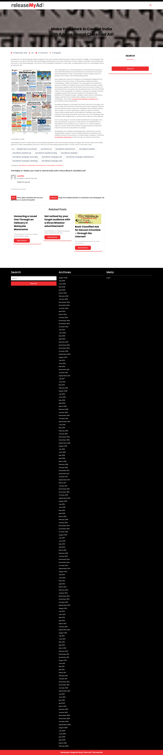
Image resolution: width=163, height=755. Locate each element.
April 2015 (62, 547)
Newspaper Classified (55, 165)
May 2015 (62, 544)
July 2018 (62, 449)
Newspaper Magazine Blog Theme (74, 752)
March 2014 (62, 587)
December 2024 (64, 302)
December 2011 (64, 654)
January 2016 (63, 523)
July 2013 (62, 611)
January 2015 (63, 556)
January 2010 (63, 712)
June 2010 (62, 697)
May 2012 (62, 642)
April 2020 (62, 403)
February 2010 (63, 709)
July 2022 (62, 360)
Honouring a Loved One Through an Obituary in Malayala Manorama (25, 223)
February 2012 (63, 651)
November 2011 (64, 657)
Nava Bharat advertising (63, 137)
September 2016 (64, 498)
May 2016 (62, 510)
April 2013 (62, 621)
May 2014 (62, 581)
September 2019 (64, 422)
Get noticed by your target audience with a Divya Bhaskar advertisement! (57, 221)
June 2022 (62, 363)
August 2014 (63, 572)
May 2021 (62, 385)
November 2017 (64, 474)
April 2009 (62, 740)
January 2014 (63, 593)
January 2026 (63, 299)
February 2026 (63, 296)
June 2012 (62, 639)
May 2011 (62, 666)
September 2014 (64, 568)
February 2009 (63, 746)
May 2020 (62, 400)
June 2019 (62, 425)
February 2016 (63, 519)
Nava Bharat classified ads (22, 153)
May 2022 (62, 366)
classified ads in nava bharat (27, 149)
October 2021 (63, 373)
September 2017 (64, 480)
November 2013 (64, 599)
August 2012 (63, 633)
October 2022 (63, 351)
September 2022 (64, 354)
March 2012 (62, 648)
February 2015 (63, 553)
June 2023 (62, 333)
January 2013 (63, 627)
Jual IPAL (20, 176)
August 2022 (63, 357)
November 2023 (64, 324)
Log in (108, 278)
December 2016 (64, 489)
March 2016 (62, 516)
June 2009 (62, 734)
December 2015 (64, 526)
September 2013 (64, 605)
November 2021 (64, 370)
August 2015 (63, 535)
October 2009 (63, 722)
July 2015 (62, 538)
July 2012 (62, 636)
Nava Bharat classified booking (46, 153)
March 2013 (62, 624)
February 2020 (63, 409)
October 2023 (63, 327)
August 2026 (63, 278)
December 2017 (64, 470)
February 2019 (63, 431)
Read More (22, 240)
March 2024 (63, 314)
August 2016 (63, 501)
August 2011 (63, 660)
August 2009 (63, 728)
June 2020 (62, 397)
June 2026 (62, 284)
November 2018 (64, 440)
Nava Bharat (22, 165)
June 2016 (62, 507)
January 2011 (63, 679)
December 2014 (64, 559)
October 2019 (63, 419)
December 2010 (64, 682)
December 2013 (64, 596)
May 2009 (62, 737)
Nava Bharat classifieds (69, 153)
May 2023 (62, 336)
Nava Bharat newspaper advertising (25, 161)
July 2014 (62, 575)
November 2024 (64, 305)
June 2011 (62, 663)
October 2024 (63, 308)
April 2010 (62, 703)
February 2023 (63, 342)
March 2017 (62, 483)
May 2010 (62, 700)
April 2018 (62, 458)
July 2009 (62, 731)
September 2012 (64, 630)
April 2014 (62, 584)
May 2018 (62, 455)
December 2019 (64, 415)
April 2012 (62, 645)
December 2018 (64, 437)
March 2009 (63, 743)
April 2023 (62, 339)
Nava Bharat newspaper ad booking (25, 157)
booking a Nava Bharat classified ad (84, 99)
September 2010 (64, 691)
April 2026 (62, 290)
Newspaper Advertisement (37, 165)
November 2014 (64, 562)
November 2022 (64, 348)
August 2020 (63, 391)
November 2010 (64, 685)
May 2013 (62, 617)
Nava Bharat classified (87, 149)
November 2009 (64, 718)
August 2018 (63, 446)
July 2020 (62, 394)
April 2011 (62, 670)
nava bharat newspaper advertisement (80, 157)
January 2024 (63, 317)
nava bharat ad (46, 149)
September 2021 (64, 376)
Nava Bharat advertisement (65, 149)
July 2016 (62, 504)
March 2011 (62, 673)
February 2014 (63, 590)
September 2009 (65, 725)
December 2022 (64, 345)
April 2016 (62, 513)
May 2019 (62, 428)
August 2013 (63, 608)
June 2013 (62, 614)
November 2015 (64, 529)
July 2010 (62, 694)
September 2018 (64, 443)
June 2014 (62, 578)
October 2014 (63, 565)
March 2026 (63, 293)
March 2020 (63, 406)
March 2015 (62, 550)
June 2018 (62, 452)
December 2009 (64, 715)
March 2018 (62, 461)
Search (130, 55)
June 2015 (62, 541)
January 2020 (63, 412)
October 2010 (63, 688)
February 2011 (63, 676)
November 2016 (64, 492)
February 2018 (63, 464)
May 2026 (62, 287)
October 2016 (63, 495)
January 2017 (63, 486)
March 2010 (62, 706)
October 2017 (63, 477)
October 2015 (63, 532)
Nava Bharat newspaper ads (52, 157)
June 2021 (62, 382)
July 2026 (62, 281)
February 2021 (63, 388)
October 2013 (63, 602)
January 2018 (63, 467)
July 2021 (62, 379)
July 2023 (62, 330)
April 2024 (62, 311)
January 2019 (63, 434)
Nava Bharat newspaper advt (52, 161)
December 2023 (64, 321)
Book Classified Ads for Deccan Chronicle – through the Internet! (88, 231)
